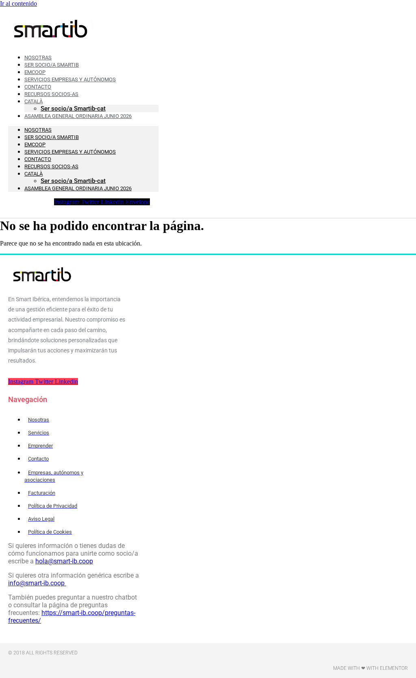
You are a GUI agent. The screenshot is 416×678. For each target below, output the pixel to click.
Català (33, 174)
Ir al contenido (18, 3)
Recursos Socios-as (51, 94)
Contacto (37, 159)
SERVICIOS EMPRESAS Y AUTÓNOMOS (70, 152)
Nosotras (38, 130)
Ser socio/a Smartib (51, 137)
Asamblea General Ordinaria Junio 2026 (78, 116)
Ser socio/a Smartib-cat (73, 181)
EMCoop (35, 144)
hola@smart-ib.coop (64, 561)
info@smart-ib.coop (37, 583)
